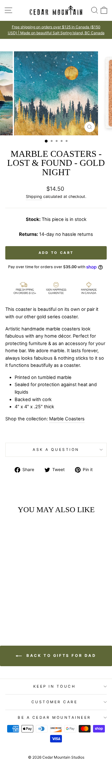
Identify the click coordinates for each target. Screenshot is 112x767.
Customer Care (54, 702)
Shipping (34, 196)
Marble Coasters (67, 419)
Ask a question (56, 449)
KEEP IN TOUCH (54, 686)
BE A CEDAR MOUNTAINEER (54, 717)
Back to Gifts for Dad (60, 655)
